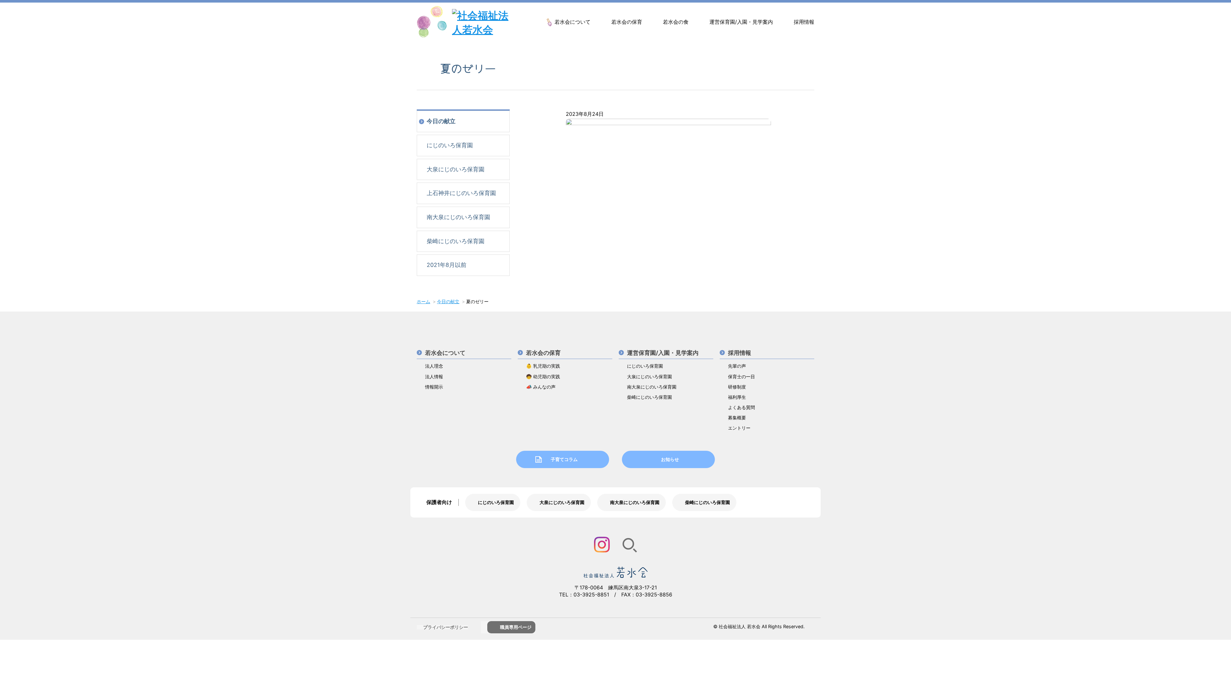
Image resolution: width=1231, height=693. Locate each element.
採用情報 (804, 22)
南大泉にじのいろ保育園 (458, 217)
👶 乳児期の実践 (543, 366)
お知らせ (670, 459)
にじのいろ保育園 (450, 145)
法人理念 (434, 366)
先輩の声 (737, 366)
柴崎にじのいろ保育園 (455, 241)
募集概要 (737, 417)
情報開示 (434, 386)
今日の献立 (441, 121)
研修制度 (737, 386)
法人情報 (434, 376)
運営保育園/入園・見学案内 (741, 22)
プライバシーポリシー (445, 627)
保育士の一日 (741, 376)
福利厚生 (737, 397)
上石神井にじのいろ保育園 (461, 193)
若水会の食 (676, 22)
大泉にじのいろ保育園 (455, 169)
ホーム (423, 301)
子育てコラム (564, 459)
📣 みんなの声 (541, 386)
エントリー (739, 428)
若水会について (572, 22)
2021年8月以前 (446, 264)
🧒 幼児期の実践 (543, 376)
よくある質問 (741, 407)
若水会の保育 (626, 22)
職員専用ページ (516, 627)
